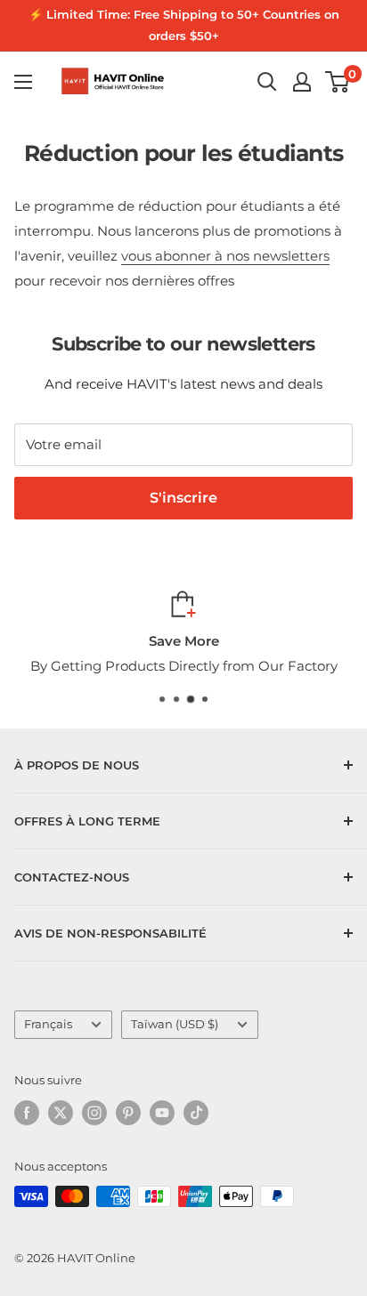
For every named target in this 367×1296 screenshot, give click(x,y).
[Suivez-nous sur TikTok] (196, 1112)
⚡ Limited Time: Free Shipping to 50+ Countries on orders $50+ (184, 25)
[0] (338, 82)
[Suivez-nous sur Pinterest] (128, 1112)
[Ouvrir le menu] (23, 82)
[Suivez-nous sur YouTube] (162, 1112)
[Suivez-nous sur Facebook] (26, 1112)
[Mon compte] (302, 82)
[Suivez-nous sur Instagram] (94, 1112)
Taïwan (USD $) (174, 1024)
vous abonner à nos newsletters (225, 255)
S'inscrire (183, 497)
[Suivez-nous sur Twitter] (60, 1112)
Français (48, 1024)
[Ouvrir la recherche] (267, 82)
